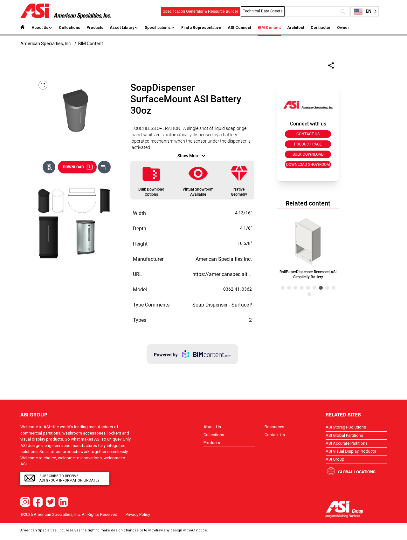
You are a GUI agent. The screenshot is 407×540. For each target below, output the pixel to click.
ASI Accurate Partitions (347, 443)
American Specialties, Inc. (46, 43)
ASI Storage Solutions (346, 427)
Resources (274, 426)
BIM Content (269, 27)
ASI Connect (239, 27)
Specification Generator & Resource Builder (200, 11)
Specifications (158, 27)
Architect (295, 27)
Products (94, 27)
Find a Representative (201, 27)
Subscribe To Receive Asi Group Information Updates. (69, 478)
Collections (69, 27)
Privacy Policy (138, 514)
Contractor (321, 27)
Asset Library (122, 27)
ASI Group (335, 459)
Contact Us (275, 434)
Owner (343, 27)
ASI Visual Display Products (351, 451)
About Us (39, 27)
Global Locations (357, 471)
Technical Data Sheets (263, 11)
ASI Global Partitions (344, 435)
